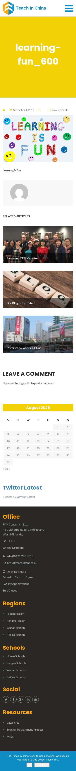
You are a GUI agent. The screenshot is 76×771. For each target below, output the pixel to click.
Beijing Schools (16, 677)
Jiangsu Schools (16, 663)
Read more (42, 764)
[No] (71, 761)
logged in (24, 383)
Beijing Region (15, 634)
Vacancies (12, 722)
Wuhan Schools (16, 670)
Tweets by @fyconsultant (19, 496)
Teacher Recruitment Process (25, 729)
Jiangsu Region (15, 620)
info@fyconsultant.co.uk (21, 562)
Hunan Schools (15, 656)
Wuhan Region (15, 627)
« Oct (6, 468)
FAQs (10, 736)
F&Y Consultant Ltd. (15, 524)
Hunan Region (15, 613)
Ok (29, 764)
